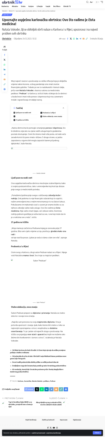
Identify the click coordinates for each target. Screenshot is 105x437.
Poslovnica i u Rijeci (49, 113)
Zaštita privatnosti (48, 420)
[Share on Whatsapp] (73, 38)
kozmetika (27, 381)
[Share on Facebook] (67, 38)
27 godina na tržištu (22, 120)
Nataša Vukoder (37, 381)
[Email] (83, 38)
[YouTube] (53, 427)
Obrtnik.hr (6, 38)
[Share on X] (70, 38)
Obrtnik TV (7, 14)
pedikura (46, 381)
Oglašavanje (77, 420)
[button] (97, 432)
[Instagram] (57, 427)
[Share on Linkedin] (77, 38)
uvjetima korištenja (53, 433)
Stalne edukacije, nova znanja (52, 116)
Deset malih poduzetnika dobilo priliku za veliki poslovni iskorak (35, 362)
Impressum (63, 420)
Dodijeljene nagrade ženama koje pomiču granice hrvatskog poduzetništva (39, 366)
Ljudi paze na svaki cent (23, 112)
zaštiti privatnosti (38, 433)
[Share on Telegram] (80, 38)
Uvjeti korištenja (30, 420)
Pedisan (52, 381)
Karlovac (20, 381)
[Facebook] (48, 427)
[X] (50, 427)
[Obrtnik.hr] (12, 2)
